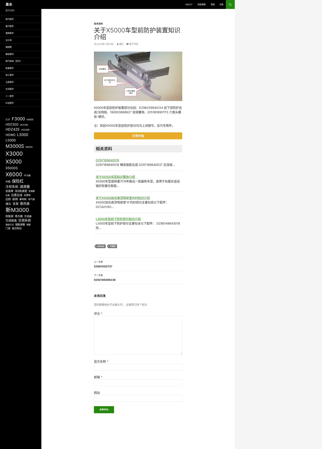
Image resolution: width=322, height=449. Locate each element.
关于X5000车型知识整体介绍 (115, 177)
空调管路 (11, 220)
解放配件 (10, 54)
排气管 (31, 199)
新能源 (9, 216)
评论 (98, 313)
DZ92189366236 (105, 277)
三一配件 (10, 96)
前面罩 (9, 190)
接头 (8, 203)
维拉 (121, 44)
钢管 (28, 224)
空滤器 (27, 216)
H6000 (29, 119)
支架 (16, 203)
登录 (213, 4)
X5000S (12, 168)
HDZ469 (25, 130)
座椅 (15, 199)
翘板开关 (10, 224)
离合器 (19, 216)
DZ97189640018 (107, 160)
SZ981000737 (103, 264)
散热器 (25, 203)
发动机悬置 (21, 190)
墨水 (9, 4)
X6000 (14, 174)
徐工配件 (10, 75)
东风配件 (10, 89)
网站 (97, 393)
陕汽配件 (10, 19)
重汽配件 (10, 26)
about (189, 4)
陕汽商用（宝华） (14, 61)
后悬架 (27, 195)
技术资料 (98, 23)
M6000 (29, 147)
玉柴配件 (10, 82)
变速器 (32, 191)
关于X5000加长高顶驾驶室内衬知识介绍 (123, 198)
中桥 (8, 181)
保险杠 (18, 181)
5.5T (8, 119)
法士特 (9, 40)
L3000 (22, 134)
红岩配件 (10, 103)
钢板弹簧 (20, 224)
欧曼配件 (10, 68)
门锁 (8, 228)
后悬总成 (16, 195)
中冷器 (27, 175)
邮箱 (98, 377)
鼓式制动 (17, 228)
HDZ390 (24, 125)
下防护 (113, 246)
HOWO (10, 135)
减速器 (25, 187)
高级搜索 (202, 4)
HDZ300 (12, 124)
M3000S (15, 146)
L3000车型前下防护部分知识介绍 (118, 219)
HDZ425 (13, 129)
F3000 (18, 118)
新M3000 (17, 210)
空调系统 (24, 220)
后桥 (8, 199)
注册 (221, 4)
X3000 (14, 153)
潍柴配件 (10, 33)
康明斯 (9, 47)
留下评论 (133, 44)
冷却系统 (12, 187)
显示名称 (101, 361)
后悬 (8, 195)
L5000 (11, 140)
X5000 (100, 246)
